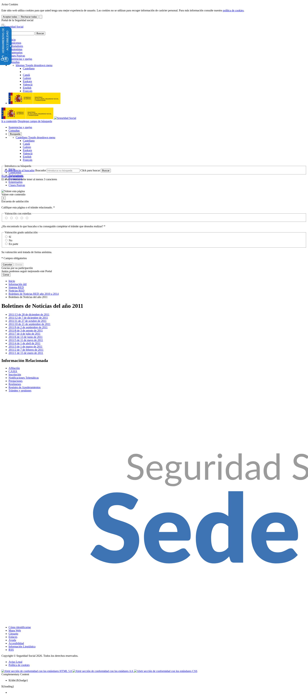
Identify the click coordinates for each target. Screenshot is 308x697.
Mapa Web (15, 630)
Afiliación (14, 368)
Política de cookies (19, 665)
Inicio (12, 39)
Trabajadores (16, 46)
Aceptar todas (10, 16)
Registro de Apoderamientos (24, 387)
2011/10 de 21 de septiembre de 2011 (29, 324)
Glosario (13, 633)
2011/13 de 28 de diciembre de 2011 (29, 314)
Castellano (35, 137)
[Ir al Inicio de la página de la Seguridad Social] (12, 26)
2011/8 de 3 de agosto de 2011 (26, 330)
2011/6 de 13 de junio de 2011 (26, 336)
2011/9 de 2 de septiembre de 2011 (28, 327)
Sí (10, 236)
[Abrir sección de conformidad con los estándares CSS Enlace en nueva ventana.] (165, 671)
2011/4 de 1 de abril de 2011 (24, 343)
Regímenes (15, 384)
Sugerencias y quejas (20, 58)
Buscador (40, 170)
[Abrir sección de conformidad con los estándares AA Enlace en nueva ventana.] (103, 671)
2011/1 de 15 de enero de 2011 (26, 352)
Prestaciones (15, 380)
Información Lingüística (22, 646)
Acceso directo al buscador (19, 170)
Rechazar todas (29, 16)
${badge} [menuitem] (18, 680)
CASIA (13, 371)
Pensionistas (15, 49)
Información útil (18, 284)
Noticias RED (16, 290)
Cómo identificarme (20, 627)
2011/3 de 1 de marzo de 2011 (25, 346)
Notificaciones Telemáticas (24, 377)
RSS (11, 649)
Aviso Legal (15, 661)
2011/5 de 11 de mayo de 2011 (26, 340)
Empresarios (15, 52)
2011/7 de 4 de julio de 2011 (24, 333)
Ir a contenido (9, 121)
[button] (154, 193)
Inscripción (15, 374)
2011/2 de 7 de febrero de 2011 (26, 349)
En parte (13, 243)
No (10, 240)
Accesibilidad (16, 643)
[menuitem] (158, 692)
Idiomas (34, 65)
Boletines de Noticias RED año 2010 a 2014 (34, 293)
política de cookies (233, 10)
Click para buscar (90, 170)
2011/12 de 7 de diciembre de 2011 (28, 317)
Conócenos (15, 42)
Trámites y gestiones (20, 390)
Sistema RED (16, 287)
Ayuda (12, 640)
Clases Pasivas (17, 55)
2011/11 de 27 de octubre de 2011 (28, 320)
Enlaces (13, 636)
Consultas (14, 62)
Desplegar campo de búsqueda (35, 121)
